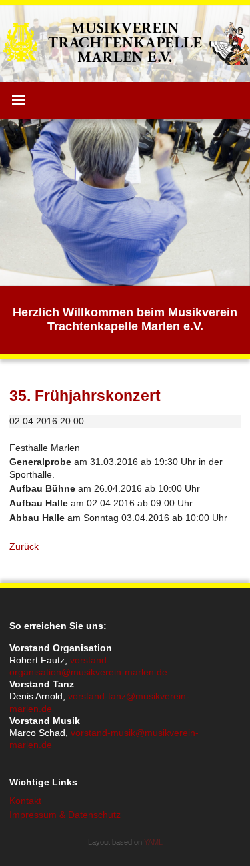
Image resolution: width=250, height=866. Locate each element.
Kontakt (25, 800)
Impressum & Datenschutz (65, 814)
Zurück (24, 546)
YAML (153, 842)
